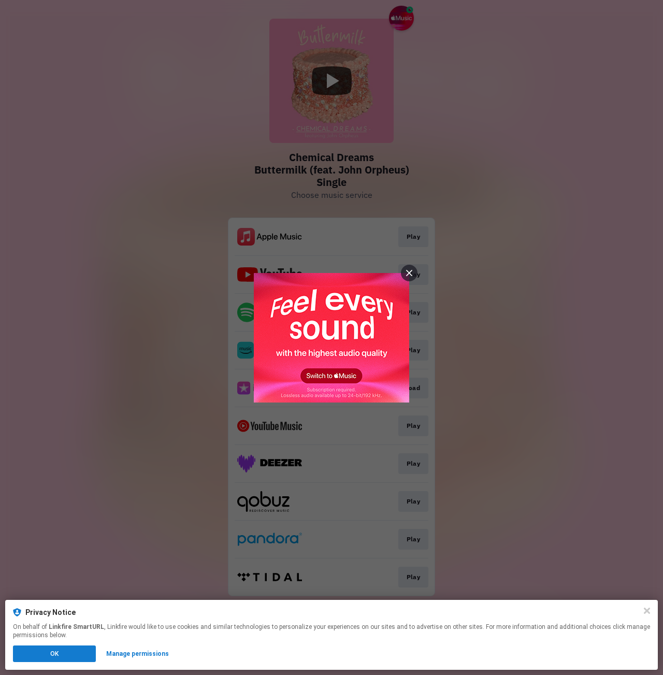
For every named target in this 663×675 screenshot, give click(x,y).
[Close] (647, 610)
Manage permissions (137, 653)
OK (54, 653)
